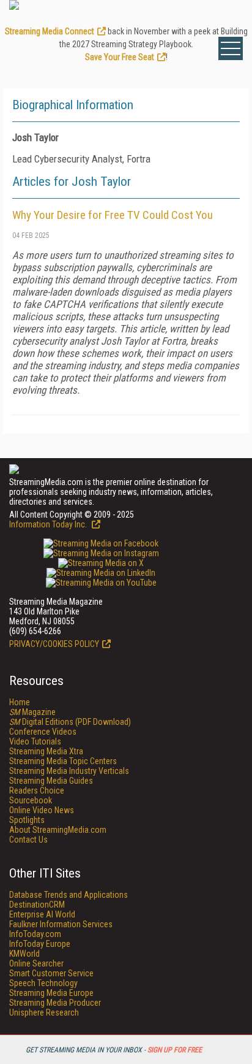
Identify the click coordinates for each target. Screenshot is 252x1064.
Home (19, 702)
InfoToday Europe (39, 944)
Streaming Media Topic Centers (63, 761)
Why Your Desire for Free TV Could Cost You (112, 215)
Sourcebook (30, 800)
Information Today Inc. (49, 524)
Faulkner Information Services (61, 924)
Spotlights (27, 820)
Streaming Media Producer (55, 1003)
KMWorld (24, 954)
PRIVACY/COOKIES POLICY (54, 644)
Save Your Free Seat (119, 57)
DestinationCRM (37, 904)
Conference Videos (42, 732)
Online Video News (41, 810)
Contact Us (28, 839)
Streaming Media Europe (51, 993)
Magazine (32, 712)
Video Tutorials (35, 741)
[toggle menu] (230, 48)
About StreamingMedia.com (57, 830)
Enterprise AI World (42, 914)
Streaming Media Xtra (46, 751)
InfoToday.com (35, 934)
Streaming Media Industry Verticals (69, 771)
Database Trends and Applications (68, 895)
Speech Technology (43, 983)
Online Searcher (36, 963)
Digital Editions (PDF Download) (70, 722)
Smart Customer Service (51, 973)
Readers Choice (36, 790)
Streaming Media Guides (51, 781)
